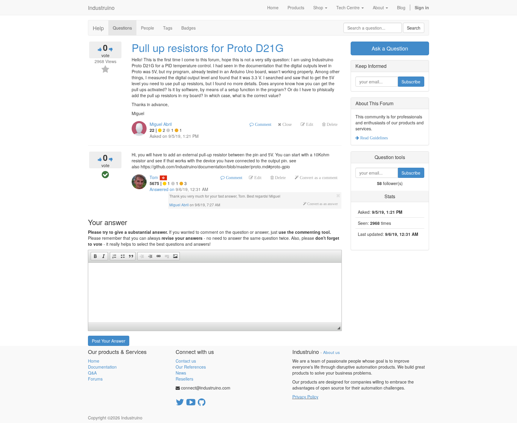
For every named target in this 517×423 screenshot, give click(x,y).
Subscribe (411, 82)
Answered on (162, 189)
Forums (95, 379)
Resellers (184, 379)
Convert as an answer (322, 204)
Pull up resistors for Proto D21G (208, 47)
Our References (191, 367)
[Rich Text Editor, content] (214, 293)
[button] (95, 256)
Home (93, 361)
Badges (188, 28)
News (181, 373)
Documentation (102, 367)
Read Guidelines (373, 138)
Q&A (92, 373)
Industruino (101, 7)
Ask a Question (390, 48)
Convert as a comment (318, 177)
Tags (167, 28)
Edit (309, 124)
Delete (331, 124)
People (147, 28)
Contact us (186, 361)
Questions (122, 28)
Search (413, 28)
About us (331, 352)
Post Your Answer (108, 341)
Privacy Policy (305, 397)
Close (286, 124)
